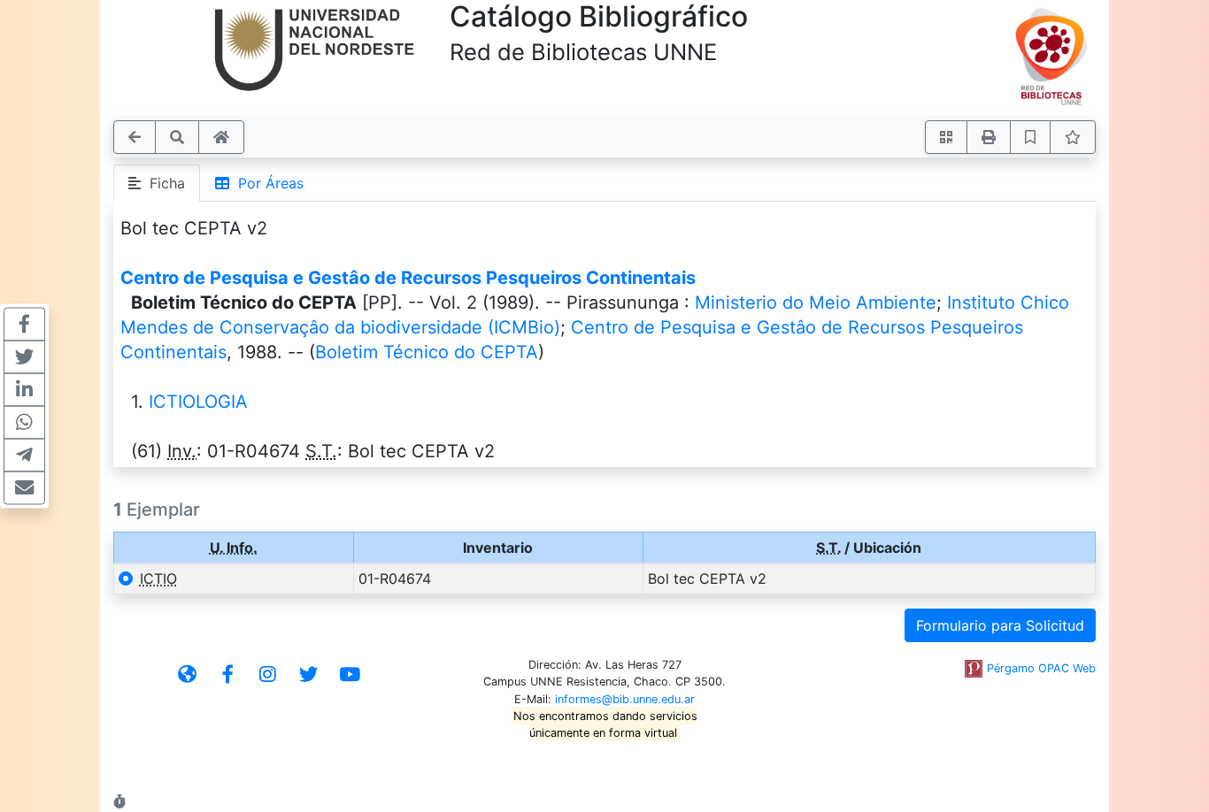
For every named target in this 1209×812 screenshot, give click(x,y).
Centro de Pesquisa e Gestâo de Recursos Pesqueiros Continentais (408, 277)
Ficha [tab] (163, 183)
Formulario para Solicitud (1000, 625)
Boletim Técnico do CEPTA (426, 352)
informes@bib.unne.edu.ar (625, 699)
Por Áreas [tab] (266, 183)
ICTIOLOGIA (198, 401)
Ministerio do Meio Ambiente (815, 302)
